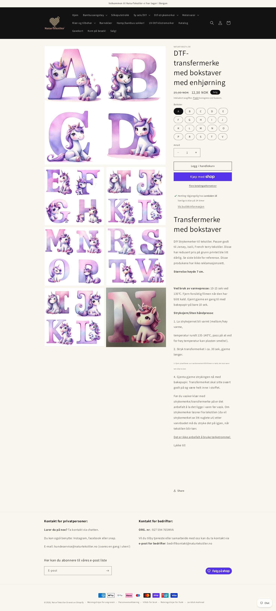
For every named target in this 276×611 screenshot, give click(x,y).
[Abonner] (107, 570)
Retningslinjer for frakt (172, 602)
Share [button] (180, 490)
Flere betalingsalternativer (203, 185)
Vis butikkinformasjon (191, 206)
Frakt (196, 97)
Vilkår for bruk (150, 602)
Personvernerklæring (128, 602)
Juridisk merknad (195, 602)
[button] (95, 15)
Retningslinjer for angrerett (101, 602)
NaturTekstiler (59, 602)
